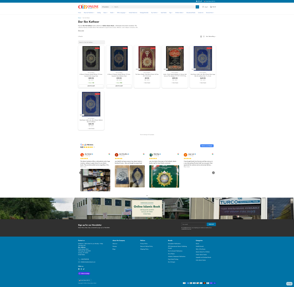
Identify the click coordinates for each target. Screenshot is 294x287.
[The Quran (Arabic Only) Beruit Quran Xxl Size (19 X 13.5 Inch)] (147, 58)
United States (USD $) (210, 1)
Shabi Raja (156, 154)
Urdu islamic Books (201, 260)
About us (115, 243)
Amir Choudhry (123, 154)
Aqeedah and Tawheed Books (203, 257)
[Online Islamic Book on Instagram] (199, 2)
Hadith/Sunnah (200, 246)
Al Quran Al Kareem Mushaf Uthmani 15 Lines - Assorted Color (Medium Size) (119, 75)
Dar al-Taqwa (171, 254)
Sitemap (115, 246)
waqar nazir (191, 154)
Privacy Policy (144, 243)
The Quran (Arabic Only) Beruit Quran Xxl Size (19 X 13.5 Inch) (146, 75)
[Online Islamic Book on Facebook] (197, 2)
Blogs (114, 249)
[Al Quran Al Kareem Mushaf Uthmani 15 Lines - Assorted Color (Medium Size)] (119, 58)
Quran (197, 243)
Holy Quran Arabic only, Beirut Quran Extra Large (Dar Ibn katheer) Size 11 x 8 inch (203, 75)
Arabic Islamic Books (201, 254)
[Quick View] (101, 48)
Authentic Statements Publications (176, 256)
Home (79, 18)
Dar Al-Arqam (171, 262)
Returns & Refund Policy (146, 246)
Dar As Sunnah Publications (175, 251)
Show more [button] (83, 167)
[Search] (197, 6)
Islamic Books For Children (203, 252)
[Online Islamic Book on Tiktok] (201, 2)
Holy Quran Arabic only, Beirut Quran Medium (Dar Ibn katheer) (91, 121)
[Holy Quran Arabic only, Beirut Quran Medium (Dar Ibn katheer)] (91, 104)
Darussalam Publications (174, 243)
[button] (207, 145)
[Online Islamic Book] (88, 7)
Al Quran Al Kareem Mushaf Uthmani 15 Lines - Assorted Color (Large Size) (91, 75)
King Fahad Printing (173, 259)
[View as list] (204, 36)
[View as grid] (201, 36)
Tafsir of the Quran (200, 249)
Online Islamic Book (91, 283)
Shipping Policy (144, 249)
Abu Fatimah (88, 154)
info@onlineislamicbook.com (88, 262)
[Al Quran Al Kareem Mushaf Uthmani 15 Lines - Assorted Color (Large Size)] (91, 58)
